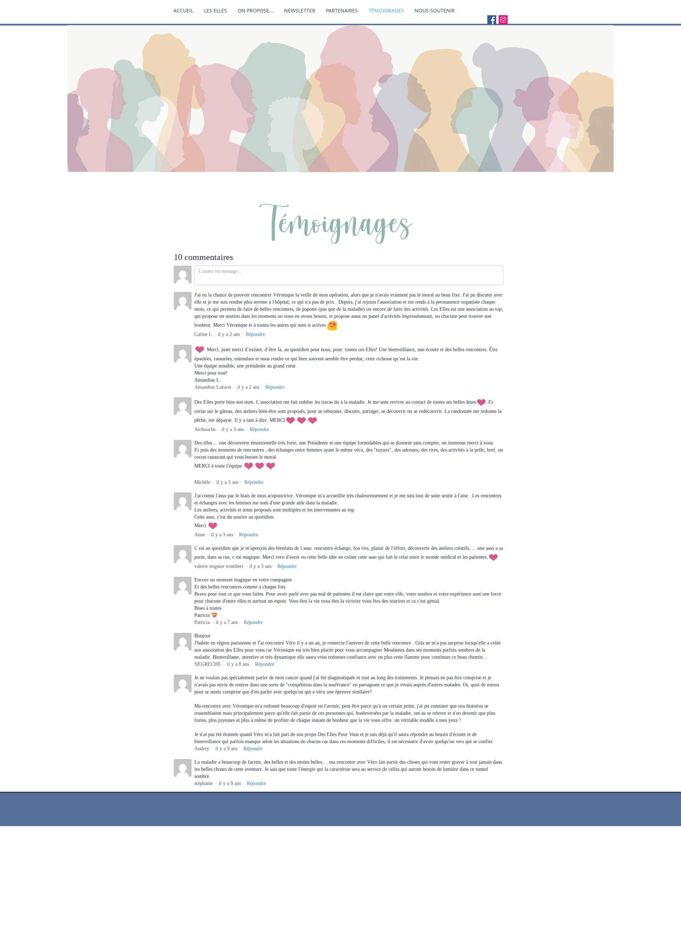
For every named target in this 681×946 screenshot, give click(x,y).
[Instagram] (503, 19)
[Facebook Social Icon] (491, 19)
